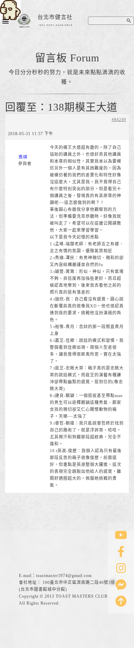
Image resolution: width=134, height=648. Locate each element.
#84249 (119, 119)
